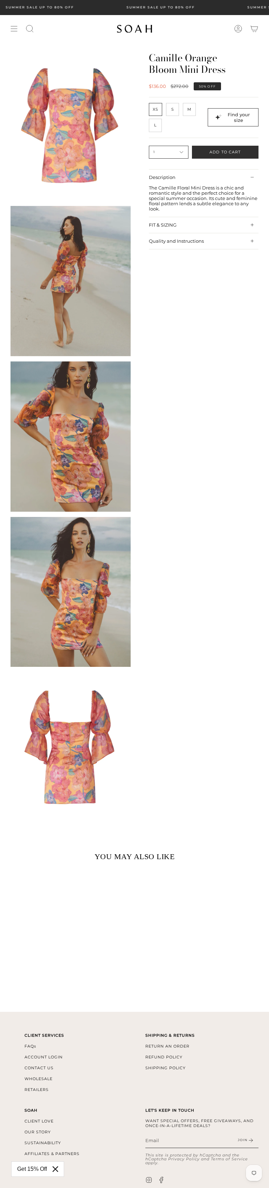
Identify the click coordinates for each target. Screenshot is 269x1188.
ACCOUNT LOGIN (44, 1057)
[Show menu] (14, 29)
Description (162, 177)
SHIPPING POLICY (165, 1067)
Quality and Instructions (176, 241)
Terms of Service (229, 1158)
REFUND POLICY (163, 1057)
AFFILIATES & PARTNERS (52, 1153)
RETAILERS (37, 1089)
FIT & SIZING (163, 225)
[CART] (254, 29)
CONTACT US (39, 1067)
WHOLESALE (39, 1078)
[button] (30, 29)
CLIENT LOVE (39, 1121)
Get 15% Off (32, 1169)
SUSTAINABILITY (43, 1142)
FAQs (30, 1046)
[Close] (55, 1169)
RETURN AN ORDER (167, 1046)
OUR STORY (38, 1132)
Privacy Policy (184, 1158)
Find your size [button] (239, 117)
